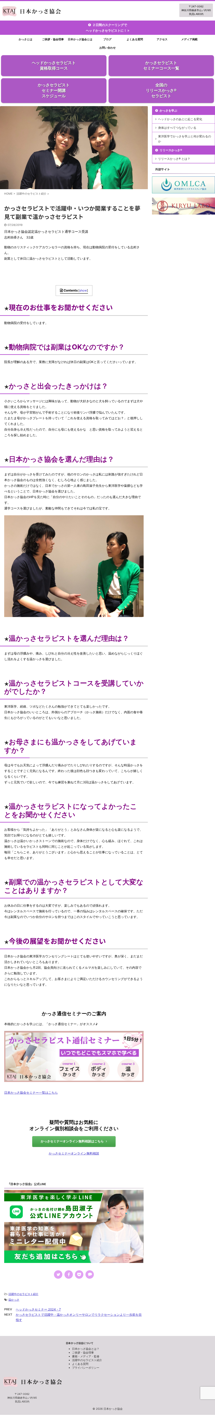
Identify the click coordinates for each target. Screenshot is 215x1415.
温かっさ (13, 1299)
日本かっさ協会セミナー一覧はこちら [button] (31, 1093)
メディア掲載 (189, 39)
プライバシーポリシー (85, 1367)
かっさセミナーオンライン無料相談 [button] (74, 1153)
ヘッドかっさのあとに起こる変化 (180, 119)
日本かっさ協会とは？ (85, 1348)
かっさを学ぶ (168, 110)
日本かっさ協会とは (80, 39)
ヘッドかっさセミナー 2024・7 (38, 1309)
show (83, 290)
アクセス (162, 39)
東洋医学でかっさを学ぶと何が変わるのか (184, 138)
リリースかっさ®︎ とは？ (174, 158)
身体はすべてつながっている (177, 127)
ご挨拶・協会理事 (53, 39)
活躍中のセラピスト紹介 (23, 1294)
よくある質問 (135, 39)
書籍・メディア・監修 (85, 1356)
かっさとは (25, 39)
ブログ (107, 39)
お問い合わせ (107, 47)
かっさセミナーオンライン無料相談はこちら (72, 1141)
